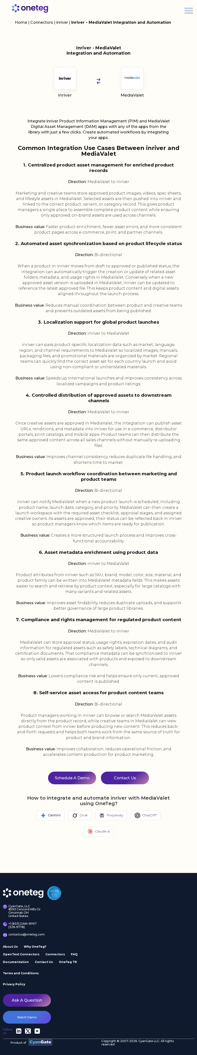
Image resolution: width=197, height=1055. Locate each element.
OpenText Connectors (21, 954)
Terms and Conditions (21, 973)
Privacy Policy (14, 984)
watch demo (27, 1017)
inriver (62, 22)
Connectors (41, 22)
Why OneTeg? (35, 946)
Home (21, 22)
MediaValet (132, 95)
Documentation (16, 962)
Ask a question (27, 1000)
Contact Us (44, 962)
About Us (10, 946)
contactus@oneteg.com (25, 934)
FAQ (74, 954)
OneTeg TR (68, 962)
